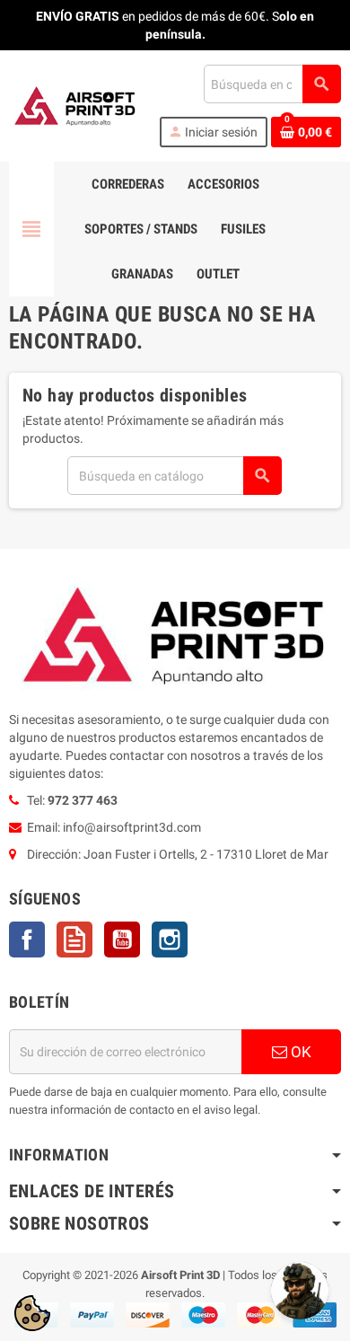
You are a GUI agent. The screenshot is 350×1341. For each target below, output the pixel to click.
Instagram (170, 939)
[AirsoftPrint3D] (75, 105)
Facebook (27, 939)
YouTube (122, 939)
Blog (74, 939)
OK (299, 1052)
